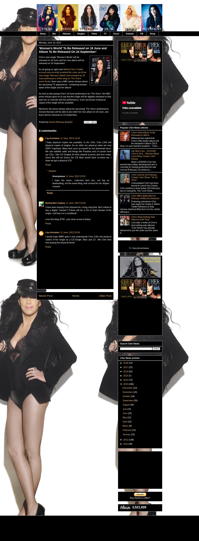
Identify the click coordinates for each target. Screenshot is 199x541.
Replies (52, 171)
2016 (126, 371)
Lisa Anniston (52, 138)
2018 (126, 363)
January (127, 434)
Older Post (105, 295)
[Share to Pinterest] (95, 122)
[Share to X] (90, 122)
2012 (126, 440)
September (128, 400)
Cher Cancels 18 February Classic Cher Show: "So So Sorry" (144, 177)
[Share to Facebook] (93, 122)
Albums (67, 34)
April (125, 422)
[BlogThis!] (87, 122)
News (43, 34)
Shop (152, 34)
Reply (48, 165)
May (125, 417)
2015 (126, 376)
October (127, 396)
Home (75, 295)
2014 (126, 380)
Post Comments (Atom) (82, 306)
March (126, 426)
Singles (81, 34)
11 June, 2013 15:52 (75, 176)
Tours (116, 34)
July (125, 409)
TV (105, 34)
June (125, 413)
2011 (125, 444)
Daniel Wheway (57, 122)
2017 (126, 367)
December (128, 388)
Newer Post (45, 295)
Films (94, 34)
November (128, 392)
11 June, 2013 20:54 (70, 232)
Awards (130, 34)
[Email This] (85, 122)
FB (141, 34)
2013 (126, 384)
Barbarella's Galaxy (55, 203)
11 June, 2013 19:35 (76, 203)
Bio (54, 34)
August (126, 405)
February (127, 430)
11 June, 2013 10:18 (70, 138)
